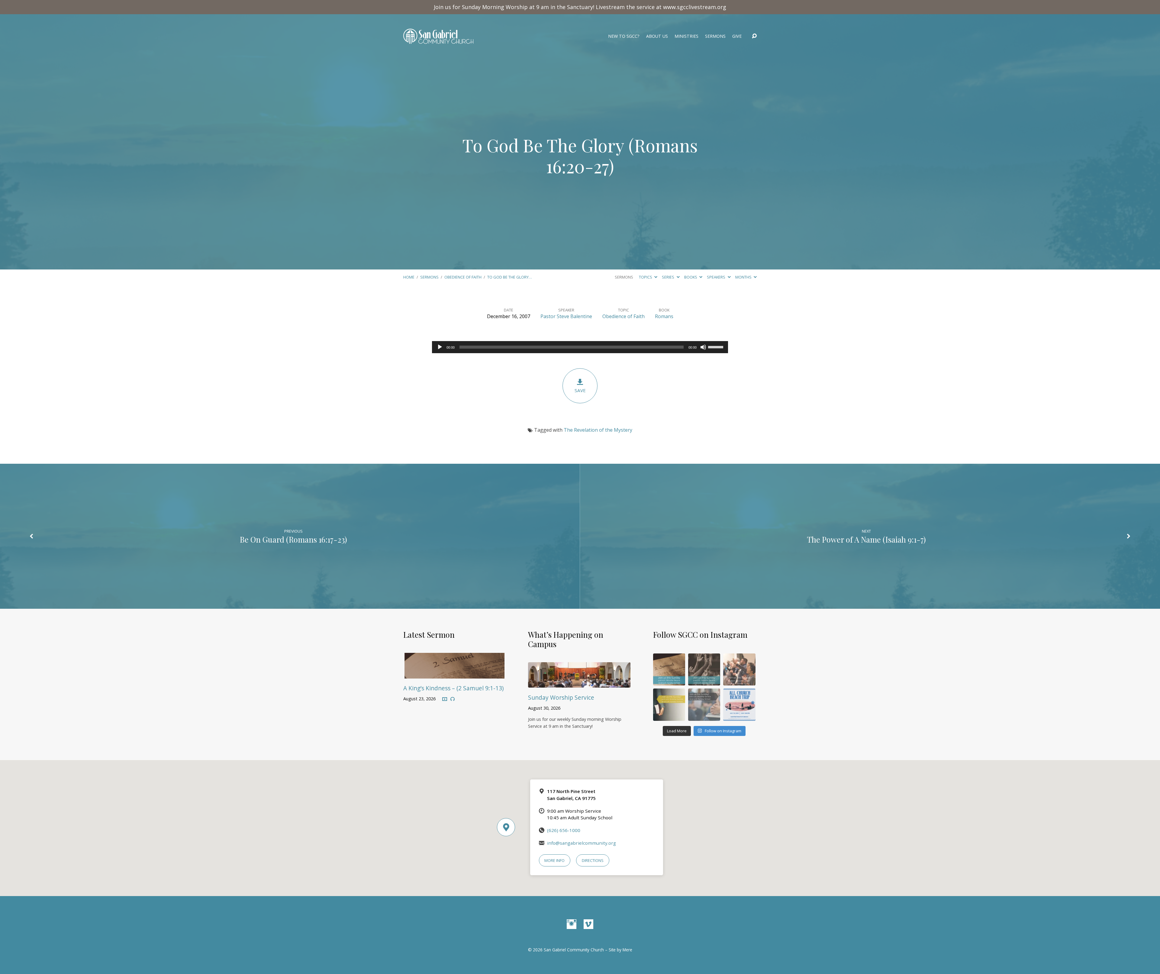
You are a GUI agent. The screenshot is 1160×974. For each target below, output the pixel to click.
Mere (627, 950)
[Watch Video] (444, 699)
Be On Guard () (293, 539)
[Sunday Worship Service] (579, 683)
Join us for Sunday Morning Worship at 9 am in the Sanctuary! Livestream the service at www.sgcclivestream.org (580, 7)
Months (743, 277)
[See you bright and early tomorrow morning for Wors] (669, 669)
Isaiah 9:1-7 (904, 539)
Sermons (715, 36)
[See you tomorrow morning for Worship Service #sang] (704, 705)
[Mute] (703, 347)
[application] (580, 347)
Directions (593, 860)
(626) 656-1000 (563, 830)
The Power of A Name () (866, 539)
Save (580, 390)
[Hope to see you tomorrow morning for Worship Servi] (739, 669)
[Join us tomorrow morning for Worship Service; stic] (704, 669)
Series (668, 277)
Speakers (716, 277)
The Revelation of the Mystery (598, 430)
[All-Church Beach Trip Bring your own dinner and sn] (739, 705)
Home (408, 277)
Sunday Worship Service (561, 697)
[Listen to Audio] (452, 699)
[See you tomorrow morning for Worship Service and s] (669, 705)
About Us (657, 36)
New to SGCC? (624, 36)
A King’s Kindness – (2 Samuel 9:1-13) (453, 688)
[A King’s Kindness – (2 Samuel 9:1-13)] (454, 674)
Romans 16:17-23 (317, 539)
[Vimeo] (588, 924)
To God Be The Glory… (509, 277)
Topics (646, 277)
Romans (664, 316)
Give (737, 36)
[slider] (716, 346)
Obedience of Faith (463, 277)
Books (691, 277)
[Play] (440, 347)
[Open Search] (754, 36)
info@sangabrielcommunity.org (581, 843)
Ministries (686, 36)
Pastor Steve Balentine (566, 316)
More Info (554, 860)
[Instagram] (571, 924)
